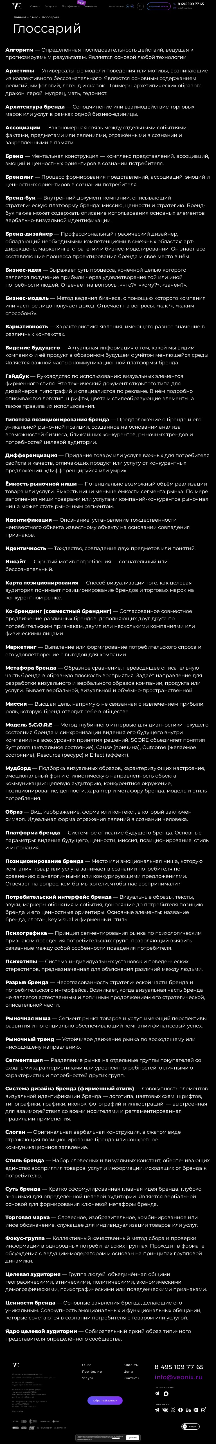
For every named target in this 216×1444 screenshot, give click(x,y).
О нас (86, 1365)
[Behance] (188, 1410)
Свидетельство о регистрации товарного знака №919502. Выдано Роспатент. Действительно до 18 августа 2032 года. (29, 1393)
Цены (128, 1372)
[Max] (165, 1394)
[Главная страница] (16, 6)
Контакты (131, 1378)
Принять (132, 1437)
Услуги (87, 1378)
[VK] (165, 1411)
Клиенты (131, 1365)
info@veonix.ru (178, 1377)
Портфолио (92, 1372)
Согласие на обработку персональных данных (33, 1377)
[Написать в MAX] (132, 6)
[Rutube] (203, 1410)
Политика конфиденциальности (27, 1374)
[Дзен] (180, 1411)
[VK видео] (196, 1410)
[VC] (173, 1410)
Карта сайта (17, 1411)
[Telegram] (157, 1393)
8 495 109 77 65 (179, 1367)
